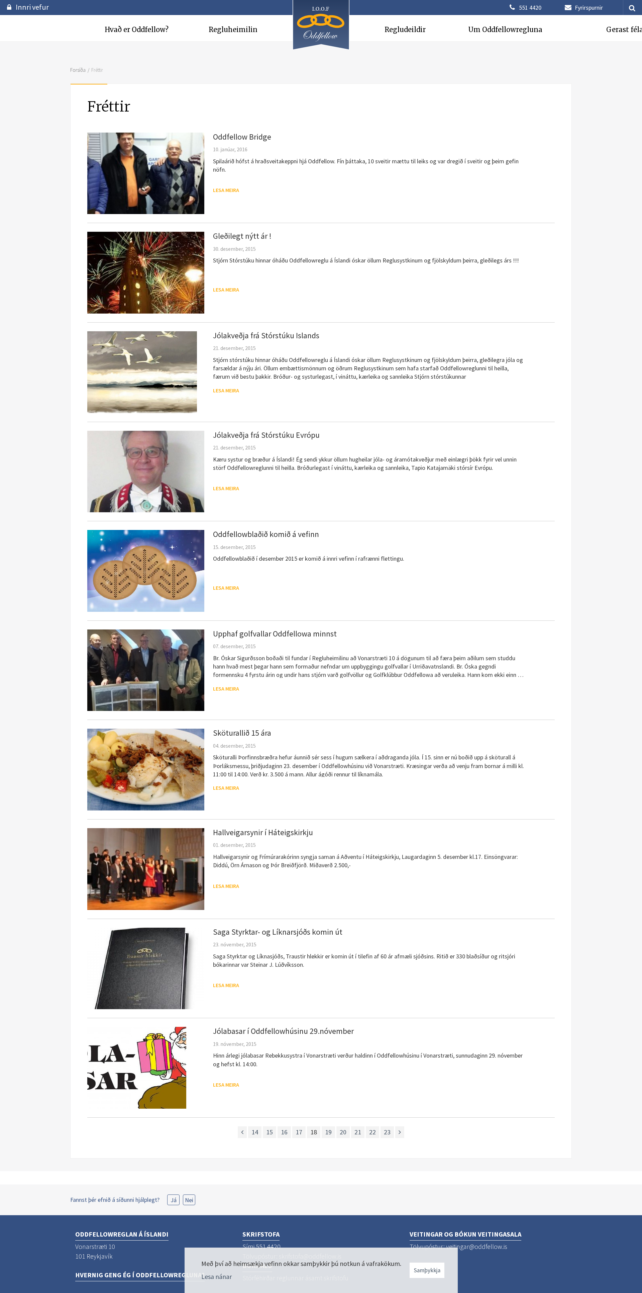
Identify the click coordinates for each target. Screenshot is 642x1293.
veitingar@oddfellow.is (476, 1246)
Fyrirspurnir (589, 7)
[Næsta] (399, 1132)
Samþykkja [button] (427, 1270)
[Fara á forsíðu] (321, 50)
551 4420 (530, 7)
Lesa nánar (216, 1276)
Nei (189, 1200)
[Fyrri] (242, 1132)
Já (174, 1200)
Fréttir (97, 70)
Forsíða (78, 70)
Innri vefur (32, 7)
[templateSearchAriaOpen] (629, 7)
